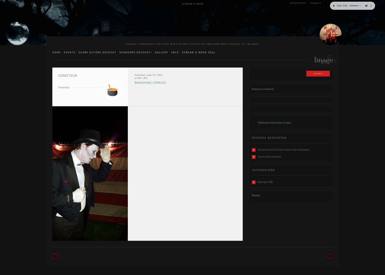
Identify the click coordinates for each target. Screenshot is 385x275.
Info (175, 52)
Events (69, 52)
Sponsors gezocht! (135, 52)
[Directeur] (147, 173)
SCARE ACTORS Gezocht (97, 52)
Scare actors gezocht (269, 157)
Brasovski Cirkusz (150, 82)
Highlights (263, 182)
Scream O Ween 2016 (198, 52)
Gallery (161, 52)
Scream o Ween (192, 3)
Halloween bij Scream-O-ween (274, 122)
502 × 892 (142, 78)
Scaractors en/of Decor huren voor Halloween (284, 150)
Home (56, 52)
